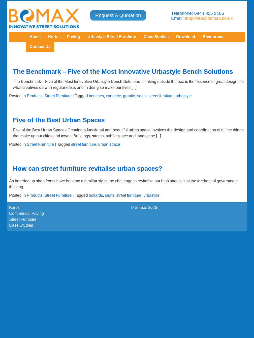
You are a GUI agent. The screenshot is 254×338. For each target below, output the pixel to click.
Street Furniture (58, 96)
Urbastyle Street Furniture (112, 37)
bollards (96, 195)
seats (142, 96)
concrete (113, 96)
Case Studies (21, 225)
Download (185, 37)
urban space (109, 144)
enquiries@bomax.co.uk (209, 18)
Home (35, 37)
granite (129, 96)
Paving (73, 37)
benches (96, 96)
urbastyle (184, 96)
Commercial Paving (26, 213)
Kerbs (54, 37)
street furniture (161, 96)
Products (34, 96)
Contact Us (40, 47)
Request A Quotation (118, 15)
